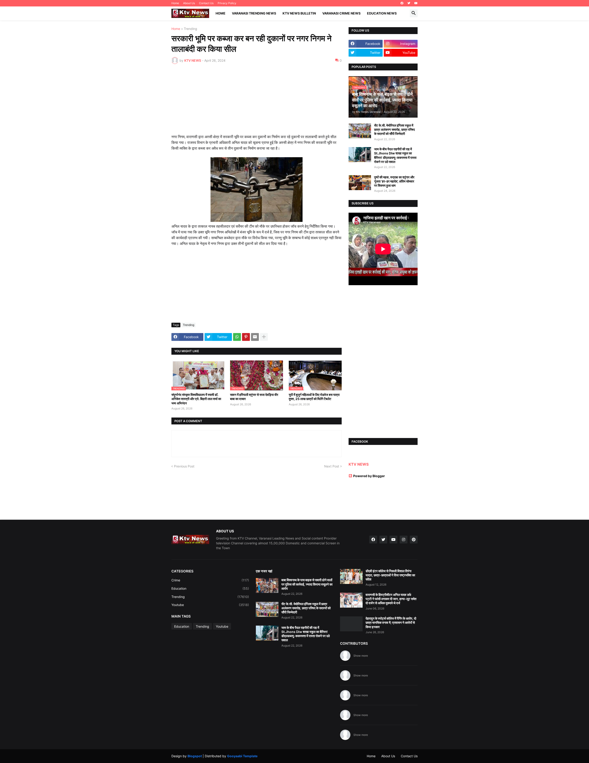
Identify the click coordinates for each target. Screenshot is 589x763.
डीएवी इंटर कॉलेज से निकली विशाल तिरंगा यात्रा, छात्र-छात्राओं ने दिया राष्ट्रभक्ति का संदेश (390, 575)
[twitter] (408, 3)
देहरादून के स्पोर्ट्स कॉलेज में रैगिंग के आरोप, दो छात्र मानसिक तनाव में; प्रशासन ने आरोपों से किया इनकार (391, 622)
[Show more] (264, 337)
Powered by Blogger (369, 476)
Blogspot (195, 756)
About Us (189, 3)
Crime (210, 580)
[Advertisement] (256, 102)
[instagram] (403, 539)
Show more (360, 655)
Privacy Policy (227, 3)
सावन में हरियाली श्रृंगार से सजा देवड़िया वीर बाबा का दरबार (254, 397)
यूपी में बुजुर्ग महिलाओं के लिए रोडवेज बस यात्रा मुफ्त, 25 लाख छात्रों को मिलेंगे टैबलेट (314, 397)
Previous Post (184, 466)
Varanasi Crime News (341, 13)
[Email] (255, 337)
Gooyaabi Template (242, 756)
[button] (414, 13)
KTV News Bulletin (299, 13)
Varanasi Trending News (254, 13)
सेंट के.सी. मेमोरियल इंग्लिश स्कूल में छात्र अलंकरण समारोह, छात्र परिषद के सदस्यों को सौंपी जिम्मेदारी (394, 129)
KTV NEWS (359, 464)
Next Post (331, 466)
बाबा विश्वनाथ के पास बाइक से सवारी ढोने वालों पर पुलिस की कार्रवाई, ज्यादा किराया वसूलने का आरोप (306, 584)
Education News (382, 13)
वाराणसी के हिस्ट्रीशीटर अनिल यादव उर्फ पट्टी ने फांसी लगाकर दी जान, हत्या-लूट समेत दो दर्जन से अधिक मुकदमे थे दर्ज (391, 599)
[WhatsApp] (237, 337)
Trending (190, 29)
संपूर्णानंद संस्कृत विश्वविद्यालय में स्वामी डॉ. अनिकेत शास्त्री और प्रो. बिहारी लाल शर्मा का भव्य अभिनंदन (196, 399)
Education (210, 588)
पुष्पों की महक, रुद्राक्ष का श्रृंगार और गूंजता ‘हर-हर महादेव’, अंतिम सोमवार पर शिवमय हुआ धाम (394, 181)
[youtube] (416, 3)
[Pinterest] (246, 337)
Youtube (210, 605)
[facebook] (402, 3)
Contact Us (206, 3)
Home (175, 3)
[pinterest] (414, 539)
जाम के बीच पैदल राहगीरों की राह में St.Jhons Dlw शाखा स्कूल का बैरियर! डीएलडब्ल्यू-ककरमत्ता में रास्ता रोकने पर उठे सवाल (395, 155)
